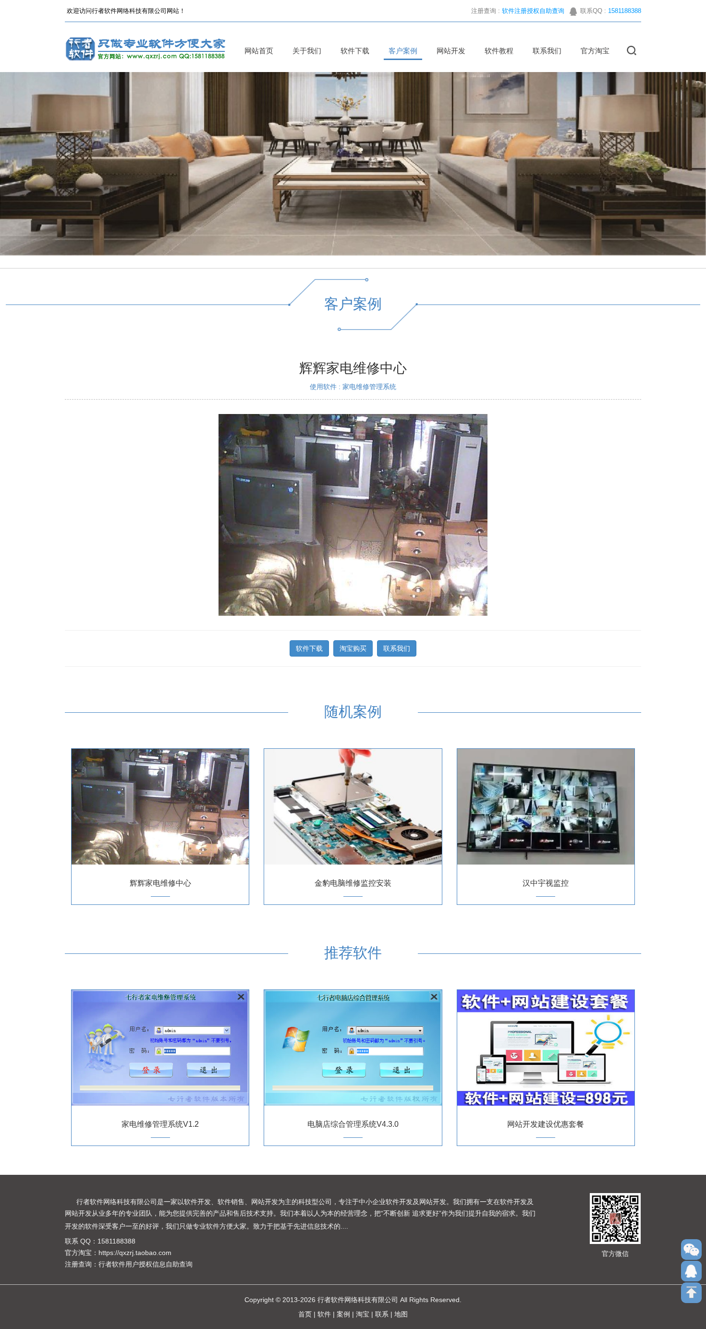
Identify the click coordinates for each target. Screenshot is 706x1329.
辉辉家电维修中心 (160, 883)
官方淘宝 (595, 51)
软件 (324, 1314)
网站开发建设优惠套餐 (545, 1124)
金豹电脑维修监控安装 (353, 883)
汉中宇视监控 (546, 883)
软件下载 (355, 51)
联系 (382, 1314)
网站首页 (258, 51)
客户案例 (403, 51)
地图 (401, 1314)
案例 (343, 1314)
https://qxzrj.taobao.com (134, 1252)
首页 (305, 1314)
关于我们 (306, 51)
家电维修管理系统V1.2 (160, 1124)
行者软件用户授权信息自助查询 (145, 1264)
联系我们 (547, 51)
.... (344, 1226)
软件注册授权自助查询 (533, 10)
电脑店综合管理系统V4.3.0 (353, 1124)
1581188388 (624, 10)
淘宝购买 (353, 648)
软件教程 (499, 51)
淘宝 (362, 1314)
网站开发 (451, 51)
